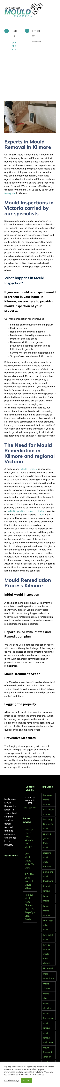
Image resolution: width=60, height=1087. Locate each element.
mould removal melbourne (48, 1038)
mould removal (47, 1025)
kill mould (48, 968)
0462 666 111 (30, 808)
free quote (10, 193)
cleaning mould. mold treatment (48, 860)
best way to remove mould (48, 824)
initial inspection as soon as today (26, 511)
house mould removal (47, 911)
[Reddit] (13, 863)
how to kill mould (48, 937)
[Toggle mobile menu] (54, 4)
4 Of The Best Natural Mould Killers (29, 881)
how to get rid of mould (48, 925)
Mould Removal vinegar (47, 1052)
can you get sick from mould (47, 841)
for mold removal (47, 888)
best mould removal (48, 811)
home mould (46, 898)
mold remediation (49, 976)
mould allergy (46, 986)
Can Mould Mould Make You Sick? (30, 860)
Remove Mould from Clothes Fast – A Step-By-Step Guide (30, 907)
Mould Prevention (48, 1015)
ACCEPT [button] (27, 1080)
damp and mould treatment (48, 876)
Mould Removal (29, 468)
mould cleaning (47, 1005)
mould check (46, 995)
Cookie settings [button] (11, 1080)
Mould (40, 514)
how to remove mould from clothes (46, 954)
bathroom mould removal (48, 799)
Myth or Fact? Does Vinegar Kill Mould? (29, 838)
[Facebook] (5, 863)
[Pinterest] (9, 863)
